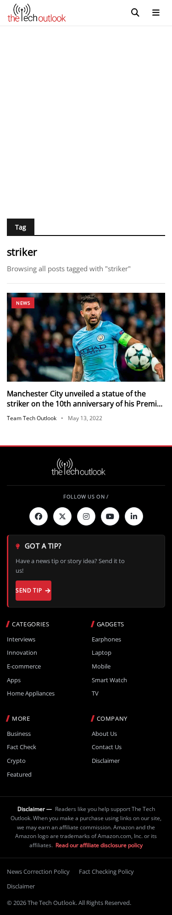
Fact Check (21, 747)
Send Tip (29, 590)
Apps (14, 680)
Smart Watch (109, 680)
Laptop (101, 653)
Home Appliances (31, 693)
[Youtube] (110, 516)
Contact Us (107, 747)
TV (95, 693)
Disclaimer (106, 761)
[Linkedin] (134, 516)
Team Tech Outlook (31, 418)
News (23, 303)
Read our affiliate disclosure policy (99, 845)
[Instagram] (86, 516)
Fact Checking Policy (106, 871)
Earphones (106, 639)
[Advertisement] (86, 117)
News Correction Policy (38, 871)
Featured (19, 774)
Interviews (21, 639)
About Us (104, 734)
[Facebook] (38, 516)
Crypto (16, 761)
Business (19, 734)
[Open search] (135, 13)
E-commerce (24, 666)
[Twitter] (62, 516)
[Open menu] (156, 13)
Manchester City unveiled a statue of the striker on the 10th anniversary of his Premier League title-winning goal (85, 404)
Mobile (101, 666)
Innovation (22, 653)
